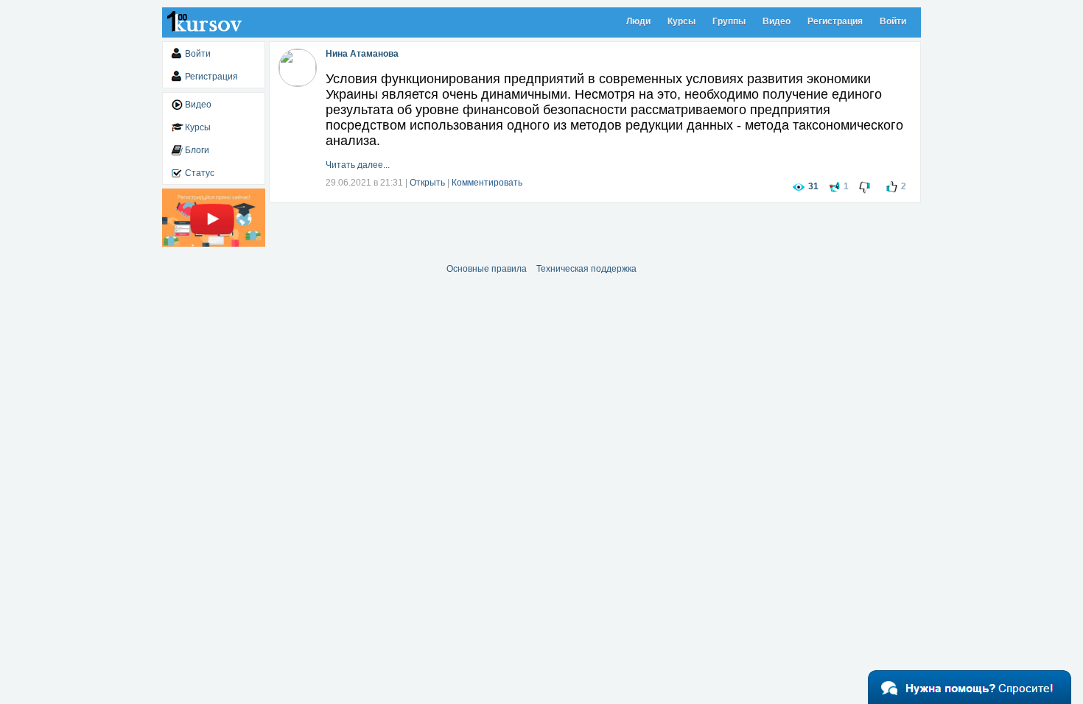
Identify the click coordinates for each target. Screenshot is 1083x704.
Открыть (427, 182)
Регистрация (835, 21)
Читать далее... (358, 165)
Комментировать (487, 182)
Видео (777, 21)
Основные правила (486, 269)
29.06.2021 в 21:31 (364, 182)
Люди (638, 21)
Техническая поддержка (586, 269)
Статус (199, 173)
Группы (729, 21)
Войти (893, 21)
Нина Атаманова (362, 54)
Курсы (681, 21)
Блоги (197, 150)
